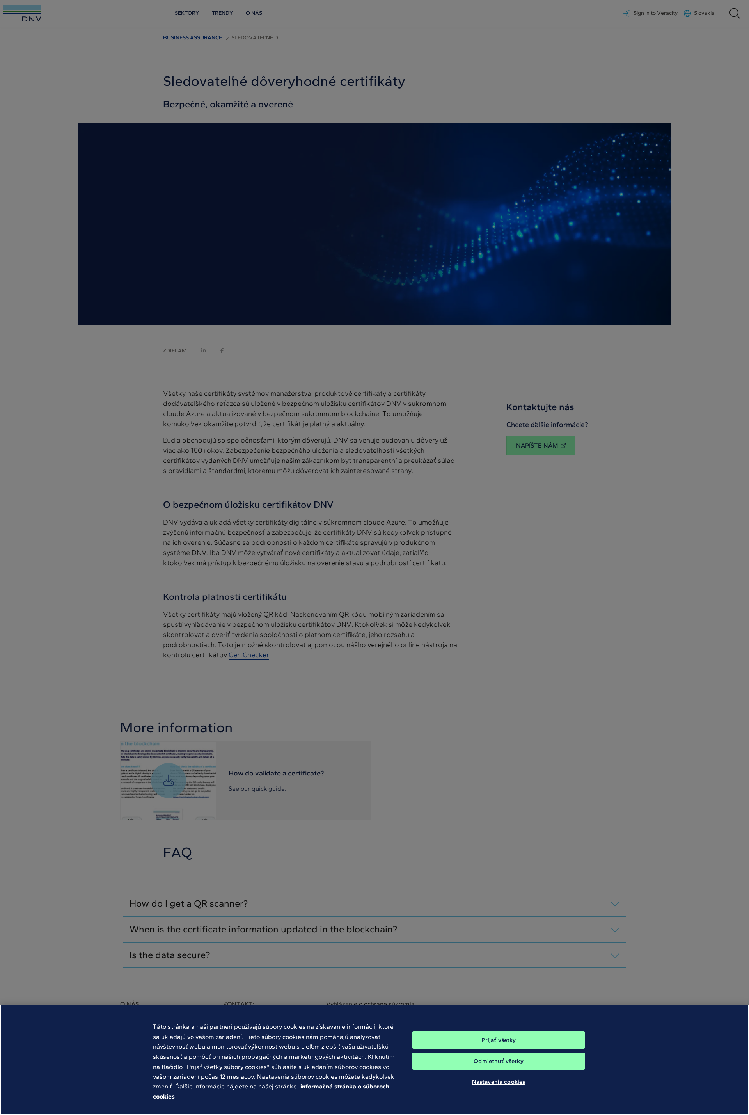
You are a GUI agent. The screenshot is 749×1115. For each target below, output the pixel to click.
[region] (374, 1060)
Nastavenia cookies (498, 1081)
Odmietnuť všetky (498, 1061)
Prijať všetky (498, 1040)
